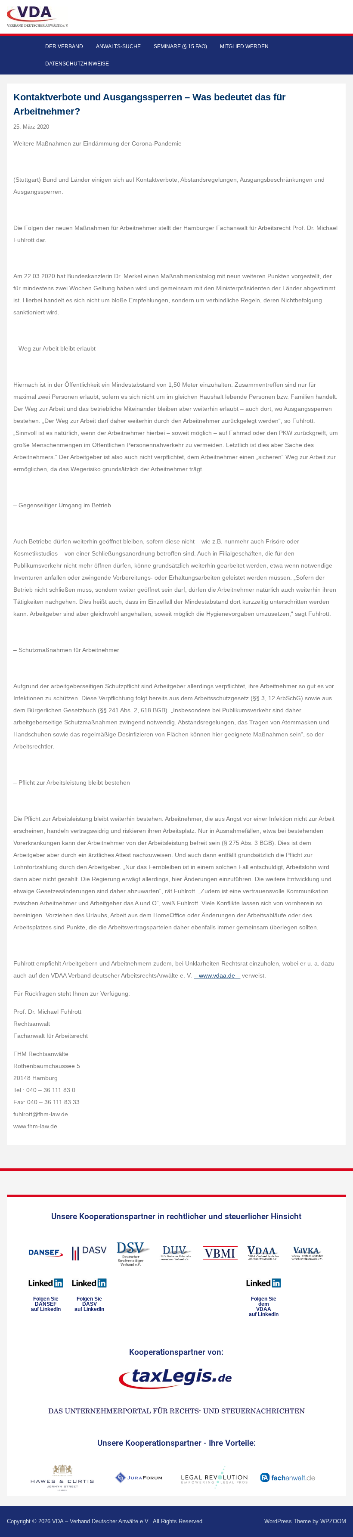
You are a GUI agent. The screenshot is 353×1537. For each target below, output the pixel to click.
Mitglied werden (244, 46)
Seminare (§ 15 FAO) (180, 46)
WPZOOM (333, 1521)
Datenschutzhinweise (77, 64)
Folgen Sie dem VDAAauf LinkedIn (264, 1306)
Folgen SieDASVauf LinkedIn (89, 1304)
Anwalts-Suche (118, 46)
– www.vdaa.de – (217, 975)
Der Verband (64, 46)
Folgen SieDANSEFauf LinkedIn (46, 1304)
